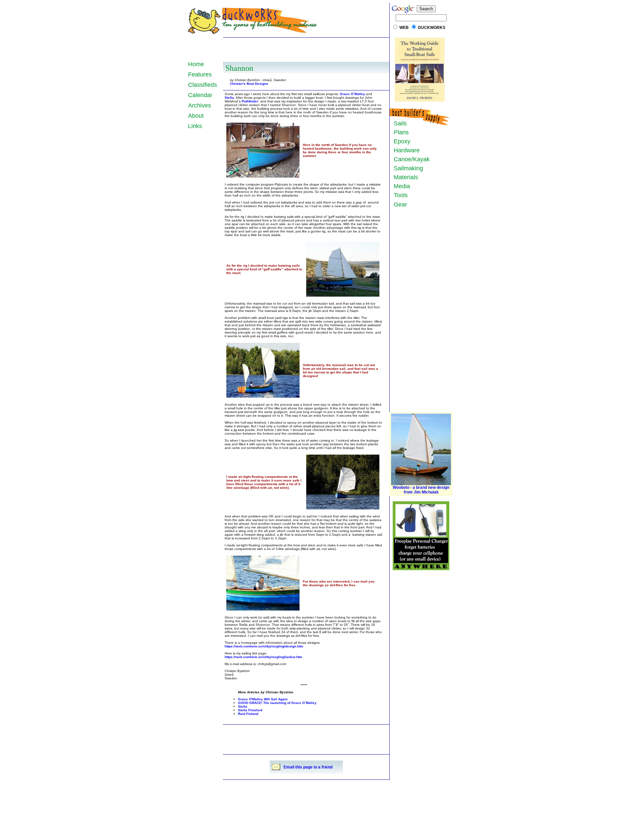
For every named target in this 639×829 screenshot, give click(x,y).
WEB (404, 27)
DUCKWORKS (431, 27)
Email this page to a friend (308, 767)
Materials (404, 177)
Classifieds (202, 84)
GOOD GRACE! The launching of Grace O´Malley (277, 703)
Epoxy (400, 141)
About (196, 115)
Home (196, 64)
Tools (399, 195)
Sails (398, 123)
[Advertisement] (306, 49)
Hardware (405, 150)
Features (200, 74)
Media (400, 186)
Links (195, 126)
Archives (199, 105)
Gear (398, 204)
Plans (399, 132)
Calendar (200, 95)
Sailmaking (406, 168)
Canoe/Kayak (410, 159)
